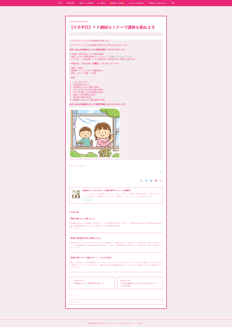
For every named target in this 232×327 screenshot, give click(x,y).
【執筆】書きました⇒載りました (82, 218)
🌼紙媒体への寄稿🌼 (117, 3)
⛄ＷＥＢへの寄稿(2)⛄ (136, 3)
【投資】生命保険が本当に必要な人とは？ (85, 238)
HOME (60, 3)
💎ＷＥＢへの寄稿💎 (86, 3)
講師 (172, 3)
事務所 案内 (71, 3)
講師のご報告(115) (74, 166)
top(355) (82, 166)
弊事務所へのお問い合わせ (158, 3)
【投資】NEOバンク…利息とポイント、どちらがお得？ (90, 257)
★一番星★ (101, 3)
